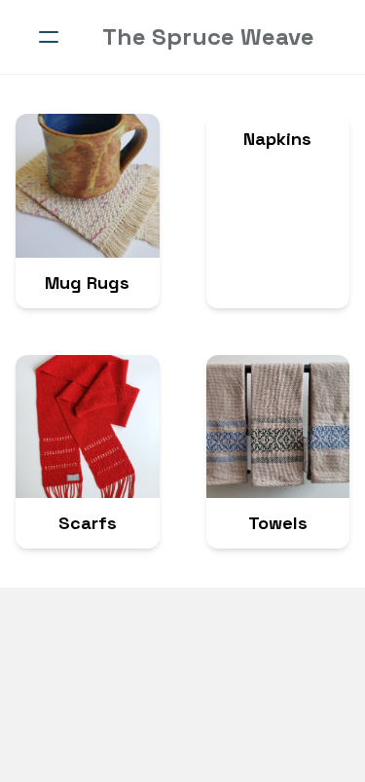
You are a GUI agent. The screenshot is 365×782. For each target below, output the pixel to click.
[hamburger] (48, 37)
